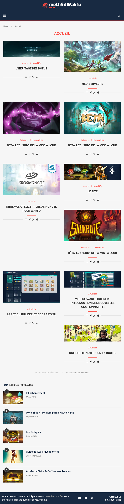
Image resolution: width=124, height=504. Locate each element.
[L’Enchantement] (13, 397)
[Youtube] (79, 498)
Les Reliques (33, 432)
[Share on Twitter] (33, 77)
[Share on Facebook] (30, 77)
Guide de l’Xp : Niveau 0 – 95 (42, 451)
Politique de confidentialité (113, 498)
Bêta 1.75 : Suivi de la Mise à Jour (92, 145)
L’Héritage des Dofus (31, 68)
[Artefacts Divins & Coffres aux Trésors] (13, 476)
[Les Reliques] (13, 436)
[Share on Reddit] (37, 77)
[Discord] (85, 498)
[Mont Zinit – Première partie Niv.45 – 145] (13, 417)
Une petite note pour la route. (92, 353)
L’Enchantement (35, 393)
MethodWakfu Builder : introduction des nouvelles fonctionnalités (92, 303)
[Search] (119, 16)
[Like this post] (26, 77)
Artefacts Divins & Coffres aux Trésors (48, 471)
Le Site (93, 191)
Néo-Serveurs (92, 83)
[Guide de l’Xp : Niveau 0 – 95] (13, 456)
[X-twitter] (92, 498)
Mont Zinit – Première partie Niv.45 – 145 (50, 412)
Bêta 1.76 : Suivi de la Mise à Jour (31, 145)
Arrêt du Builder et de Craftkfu (31, 314)
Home (5, 26)
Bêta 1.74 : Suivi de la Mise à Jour (92, 253)
